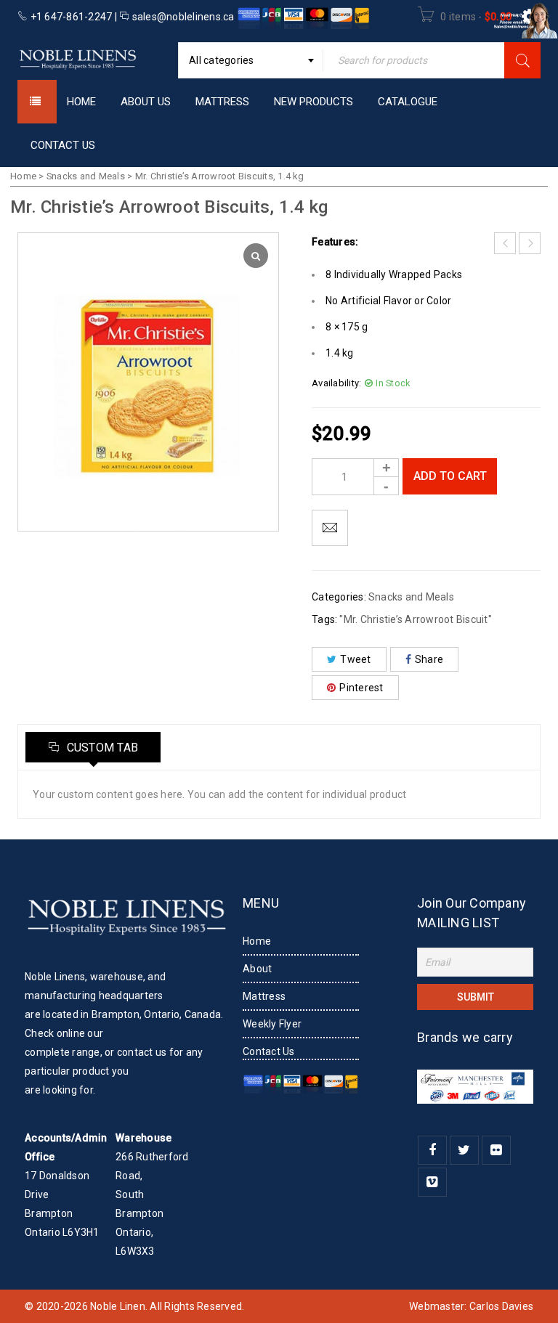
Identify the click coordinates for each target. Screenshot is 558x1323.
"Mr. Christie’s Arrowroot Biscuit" (415, 619)
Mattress (264, 996)
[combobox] (250, 60)
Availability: (336, 383)
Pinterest (361, 687)
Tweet (355, 659)
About (257, 968)
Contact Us (269, 1051)
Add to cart (450, 476)
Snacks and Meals (85, 176)
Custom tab (100, 747)
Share (429, 659)
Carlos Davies (501, 1306)
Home (23, 176)
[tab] (93, 747)
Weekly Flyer (272, 1024)
